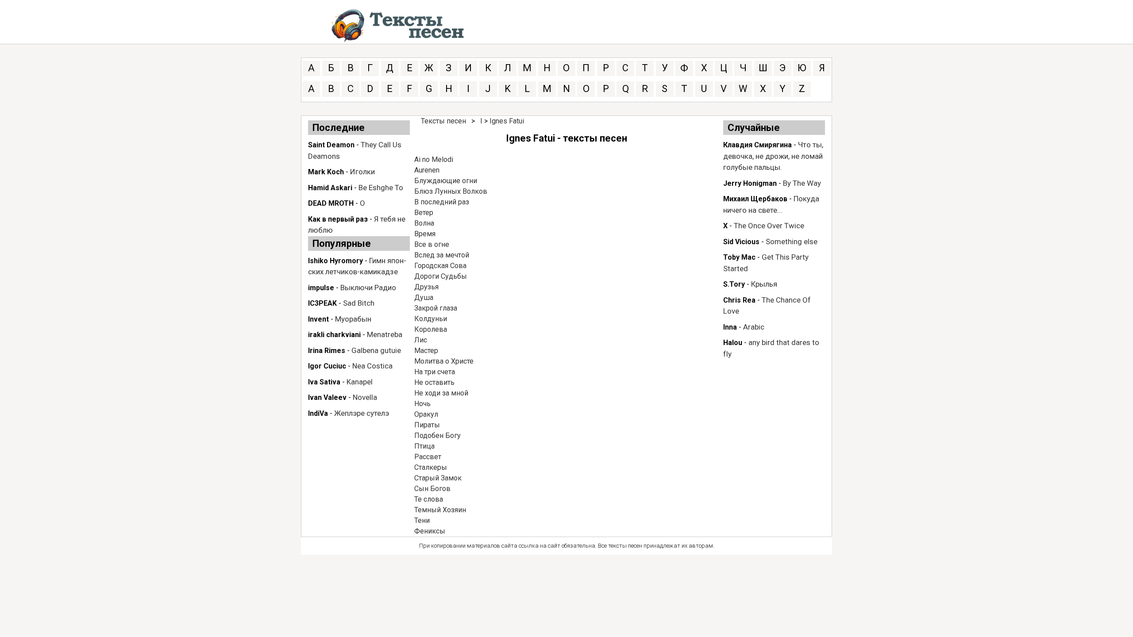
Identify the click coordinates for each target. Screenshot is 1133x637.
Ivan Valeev (327, 397)
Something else (791, 241)
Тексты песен (443, 121)
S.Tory (734, 284)
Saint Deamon (331, 145)
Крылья (764, 284)
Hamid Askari (330, 188)
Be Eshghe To (380, 187)
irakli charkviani (334, 334)
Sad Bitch (358, 303)
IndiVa (318, 413)
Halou (732, 342)
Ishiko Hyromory (335, 261)
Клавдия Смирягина (757, 145)
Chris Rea (739, 300)
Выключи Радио (368, 287)
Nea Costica (372, 365)
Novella (365, 397)
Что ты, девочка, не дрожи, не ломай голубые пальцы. (773, 156)
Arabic (753, 326)
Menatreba (384, 334)
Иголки (362, 171)
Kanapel (360, 381)
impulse (321, 288)
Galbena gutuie (376, 350)
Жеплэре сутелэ (361, 413)
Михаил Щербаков (755, 199)
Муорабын (353, 319)
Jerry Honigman (750, 183)
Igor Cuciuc (327, 366)
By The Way (802, 183)
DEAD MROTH (331, 203)
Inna (730, 327)
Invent (318, 319)
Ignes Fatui (506, 121)
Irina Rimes (326, 350)
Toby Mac (739, 257)
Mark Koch (326, 172)
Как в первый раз (338, 219)
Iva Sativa (324, 382)
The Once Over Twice (769, 225)
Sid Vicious (741, 242)
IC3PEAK (322, 303)
